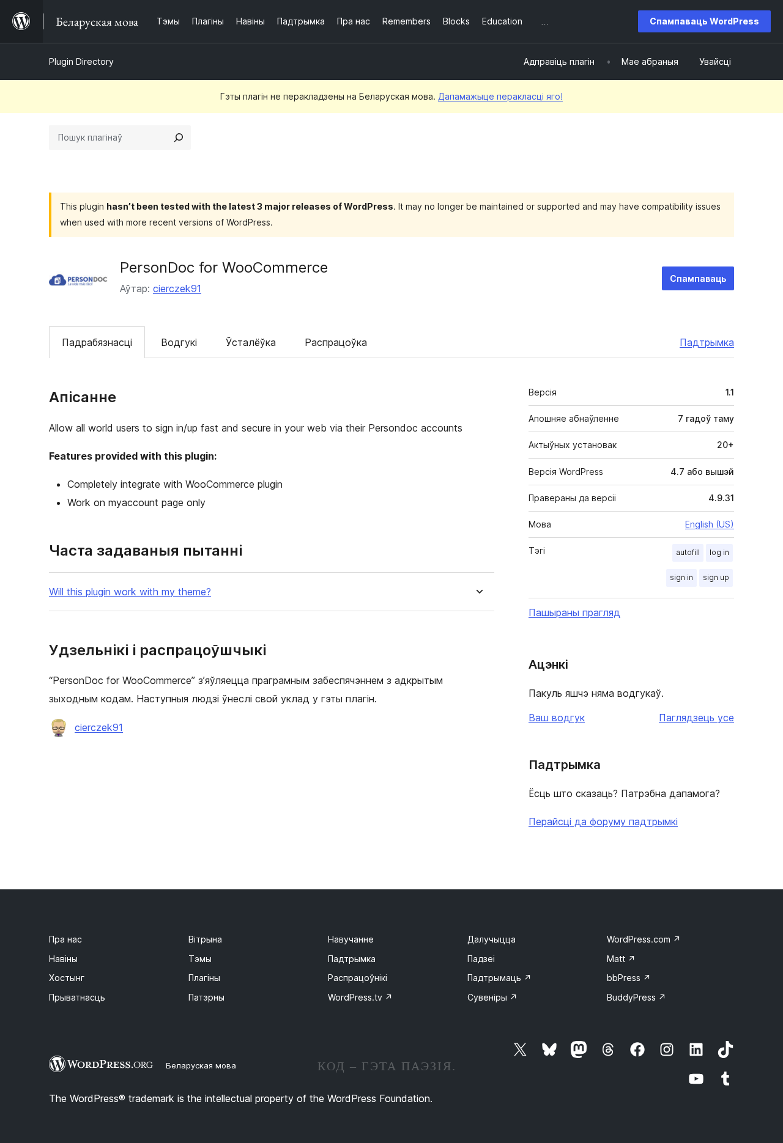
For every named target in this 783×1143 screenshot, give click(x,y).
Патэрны (206, 997)
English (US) (709, 524)
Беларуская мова (201, 1065)
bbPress (629, 977)
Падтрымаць (499, 977)
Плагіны (204, 977)
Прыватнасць (77, 997)
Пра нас (65, 939)
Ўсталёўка (251, 342)
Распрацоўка (336, 342)
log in (719, 552)
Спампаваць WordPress (704, 21)
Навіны (63, 959)
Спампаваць (698, 278)
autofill (688, 552)
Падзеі (481, 959)
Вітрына (205, 939)
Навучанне (351, 939)
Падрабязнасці (97, 342)
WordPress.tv (360, 997)
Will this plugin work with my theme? (130, 592)
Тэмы (200, 959)
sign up (716, 577)
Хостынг (66, 977)
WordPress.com (644, 939)
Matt (621, 959)
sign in (681, 577)
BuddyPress (636, 997)
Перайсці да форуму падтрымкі (603, 821)
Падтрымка (707, 342)
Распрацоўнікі (357, 977)
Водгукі (179, 342)
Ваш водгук (557, 717)
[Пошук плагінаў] (178, 137)
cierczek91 (177, 288)
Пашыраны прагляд (574, 612)
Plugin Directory (81, 61)
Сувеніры (492, 997)
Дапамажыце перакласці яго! (500, 96)
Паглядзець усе (696, 717)
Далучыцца (491, 939)
